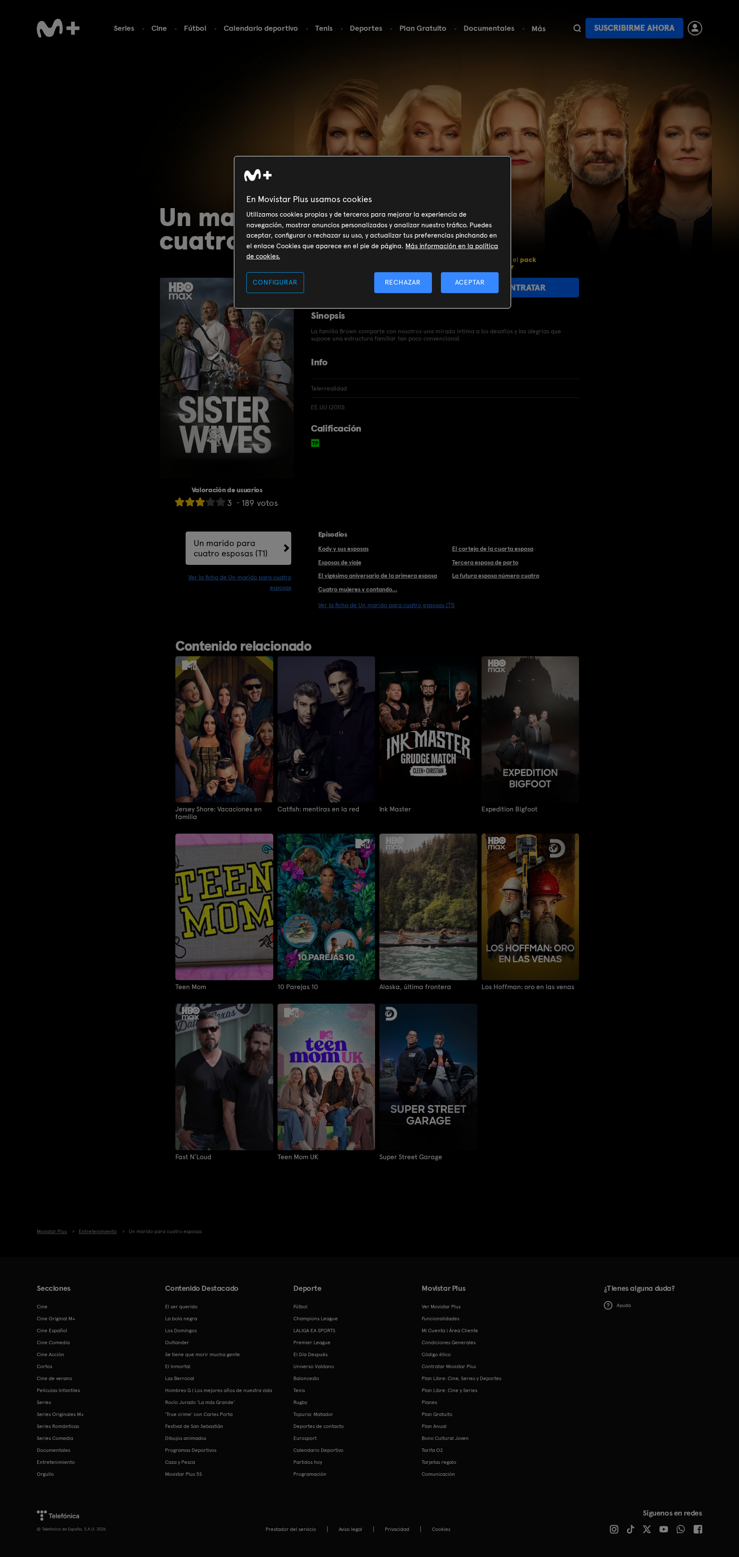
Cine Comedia (53, 1342)
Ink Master (395, 809)
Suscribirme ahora (634, 28)
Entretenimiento (56, 1462)
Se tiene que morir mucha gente (202, 1354)
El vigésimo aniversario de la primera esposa (377, 575)
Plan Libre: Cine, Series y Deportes (461, 1378)
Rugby (300, 1402)
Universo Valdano (313, 1366)
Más (539, 28)
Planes (429, 1402)
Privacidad (397, 1529)
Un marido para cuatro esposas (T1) (231, 548)
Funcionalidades (440, 1319)
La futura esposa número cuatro (495, 575)
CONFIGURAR (275, 282)
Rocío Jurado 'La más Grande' (200, 1402)
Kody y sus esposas (343, 548)
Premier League (312, 1342)
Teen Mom (190, 987)
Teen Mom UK (298, 1157)
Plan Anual (434, 1426)
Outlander (177, 1342)
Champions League (315, 1319)
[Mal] (190, 501)
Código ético (436, 1354)
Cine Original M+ (56, 1319)
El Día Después (310, 1354)
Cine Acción (50, 1354)
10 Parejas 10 (298, 987)
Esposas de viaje (339, 562)
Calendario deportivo (261, 28)
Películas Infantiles (58, 1390)
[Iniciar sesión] (695, 28)
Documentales (489, 28)
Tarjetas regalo (439, 1462)
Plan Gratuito (422, 28)
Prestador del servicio (291, 1529)
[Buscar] (577, 28)
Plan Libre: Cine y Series (449, 1390)
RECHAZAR (403, 282)
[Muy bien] (220, 501)
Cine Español (52, 1331)
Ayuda (624, 1305)
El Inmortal (177, 1366)
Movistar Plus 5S (183, 1474)
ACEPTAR (470, 282)
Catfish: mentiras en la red (318, 809)
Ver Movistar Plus (441, 1307)
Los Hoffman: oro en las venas (528, 987)
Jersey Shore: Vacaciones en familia (218, 813)
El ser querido (181, 1307)
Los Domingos (181, 1331)
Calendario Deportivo (318, 1450)
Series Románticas (58, 1426)
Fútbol (195, 28)
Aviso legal (350, 1529)
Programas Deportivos (190, 1450)
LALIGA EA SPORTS (314, 1331)
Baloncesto (306, 1378)
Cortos (44, 1366)
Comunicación (438, 1474)
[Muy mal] (179, 501)
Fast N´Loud (193, 1157)
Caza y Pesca (180, 1462)
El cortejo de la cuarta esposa (492, 548)
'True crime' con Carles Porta (199, 1414)
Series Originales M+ (60, 1414)
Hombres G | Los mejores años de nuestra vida (218, 1390)
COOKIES (441, 1529)
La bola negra (181, 1319)
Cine (159, 28)
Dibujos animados (185, 1438)
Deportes (366, 28)
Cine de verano (54, 1378)
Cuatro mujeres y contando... (357, 589)
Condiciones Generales (449, 1342)
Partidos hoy (307, 1462)
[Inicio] (58, 28)
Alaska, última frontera (415, 987)
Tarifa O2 (432, 1450)
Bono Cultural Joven (445, 1438)
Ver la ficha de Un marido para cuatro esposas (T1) (386, 605)
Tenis (324, 28)
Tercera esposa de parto (485, 562)
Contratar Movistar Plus (449, 1366)
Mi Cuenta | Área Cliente (450, 1331)
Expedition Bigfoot (510, 809)
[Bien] (210, 501)
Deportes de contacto (318, 1426)
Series (124, 28)
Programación (309, 1474)
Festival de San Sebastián (194, 1426)
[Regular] (200, 501)
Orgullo (45, 1474)
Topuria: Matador (313, 1414)
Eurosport (304, 1438)
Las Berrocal (179, 1378)
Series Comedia (55, 1438)
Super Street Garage (410, 1157)
